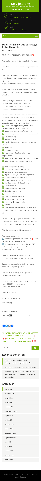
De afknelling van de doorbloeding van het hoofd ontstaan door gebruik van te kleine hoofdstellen (20, 374)
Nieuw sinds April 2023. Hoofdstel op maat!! (20, 367)
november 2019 (10, 433)
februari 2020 (9, 424)
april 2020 (8, 420)
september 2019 (10, 438)
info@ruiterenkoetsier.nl (18, 30)
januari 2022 (9, 398)
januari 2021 (9, 402)
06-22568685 (14, 23)
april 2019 (8, 446)
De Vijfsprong (20, 4)
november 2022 (10, 394)
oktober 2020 (9, 407)
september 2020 (11, 411)
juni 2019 (8, 442)
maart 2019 (9, 451)
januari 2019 (9, 460)
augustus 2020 (10, 416)
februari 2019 (9, 455)
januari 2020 (9, 429)
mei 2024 (8, 389)
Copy (10, 302)
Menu (5, 36)
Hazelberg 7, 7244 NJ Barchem (20, 17)
